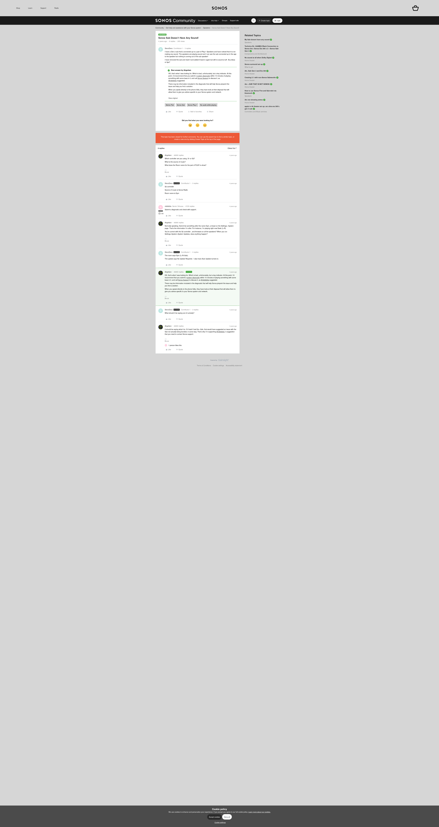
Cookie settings (218, 365)
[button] (264, 20)
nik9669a (168, 206)
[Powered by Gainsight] (219, 360)
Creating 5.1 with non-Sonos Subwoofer (260, 77)
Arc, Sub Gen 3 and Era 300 (255, 71)
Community (159, 28)
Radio (56, 8)
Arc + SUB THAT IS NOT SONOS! (257, 84)
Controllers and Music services (256, 111)
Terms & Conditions (204, 365)
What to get (249, 67)
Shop (18, 8)
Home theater (250, 60)
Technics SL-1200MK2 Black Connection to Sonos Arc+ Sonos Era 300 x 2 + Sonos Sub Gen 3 (261, 48)
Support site (234, 20)
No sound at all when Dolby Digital (258, 57)
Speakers (206, 28)
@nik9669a (172, 80)
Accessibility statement (234, 365)
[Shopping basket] (415, 8)
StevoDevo (169, 48)
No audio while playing (208, 105)
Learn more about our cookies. (259, 812)
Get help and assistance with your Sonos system (183, 28)
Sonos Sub (181, 105)
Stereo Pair (170, 105)
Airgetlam (168, 155)
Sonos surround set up (254, 64)
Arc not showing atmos (254, 100)
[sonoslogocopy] (219, 8)
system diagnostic (203, 76)
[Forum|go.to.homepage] (175, 20)
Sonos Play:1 (192, 105)
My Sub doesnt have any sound (257, 39)
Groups (224, 20)
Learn (30, 8)
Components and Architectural (256, 54)
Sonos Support (203, 78)
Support (43, 8)
